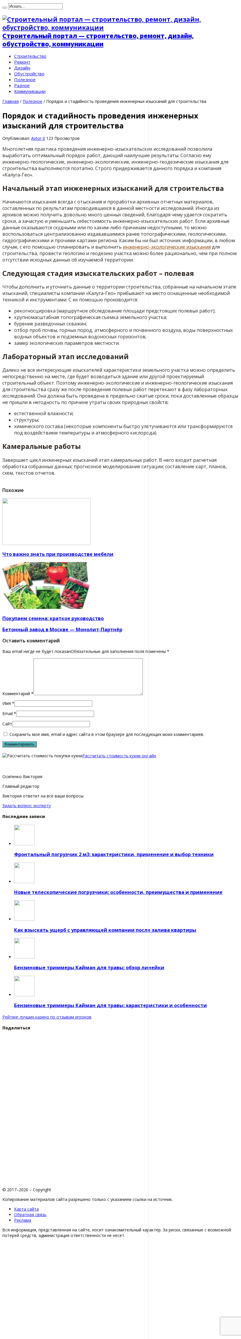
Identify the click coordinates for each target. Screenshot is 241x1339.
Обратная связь (30, 1214)
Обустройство (29, 74)
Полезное (25, 79)
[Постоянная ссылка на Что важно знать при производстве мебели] (46, 543)
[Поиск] (4, 8)
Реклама (22, 1220)
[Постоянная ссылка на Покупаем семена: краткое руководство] (46, 607)
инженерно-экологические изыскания (167, 247)
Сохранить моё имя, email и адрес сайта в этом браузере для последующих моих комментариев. (106, 734)
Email (7, 713)
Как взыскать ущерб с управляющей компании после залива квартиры (105, 930)
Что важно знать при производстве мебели (57, 554)
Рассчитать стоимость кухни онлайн (119, 755)
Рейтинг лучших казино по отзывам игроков (46, 1017)
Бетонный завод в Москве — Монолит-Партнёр (62, 629)
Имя (6, 703)
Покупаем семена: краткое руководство (53, 618)
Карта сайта (26, 1209)
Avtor (37, 138)
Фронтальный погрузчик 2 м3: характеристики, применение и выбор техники (114, 854)
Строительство (30, 56)
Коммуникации (30, 91)
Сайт (7, 724)
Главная (10, 101)
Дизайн (22, 68)
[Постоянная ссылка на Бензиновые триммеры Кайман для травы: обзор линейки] (24, 957)
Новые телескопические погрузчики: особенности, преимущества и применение (118, 892)
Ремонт (22, 62)
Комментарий (18, 693)
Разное (22, 85)
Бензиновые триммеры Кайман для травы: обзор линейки (89, 967)
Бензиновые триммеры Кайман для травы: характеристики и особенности (110, 1005)
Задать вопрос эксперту (26, 805)
